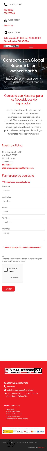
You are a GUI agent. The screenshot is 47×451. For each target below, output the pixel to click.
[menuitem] (10, 409)
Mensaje (6, 228)
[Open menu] (31, 46)
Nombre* (6, 186)
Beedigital (41, 447)
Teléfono (6, 218)
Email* (5, 207)
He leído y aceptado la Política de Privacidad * (23, 247)
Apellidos (6, 197)
